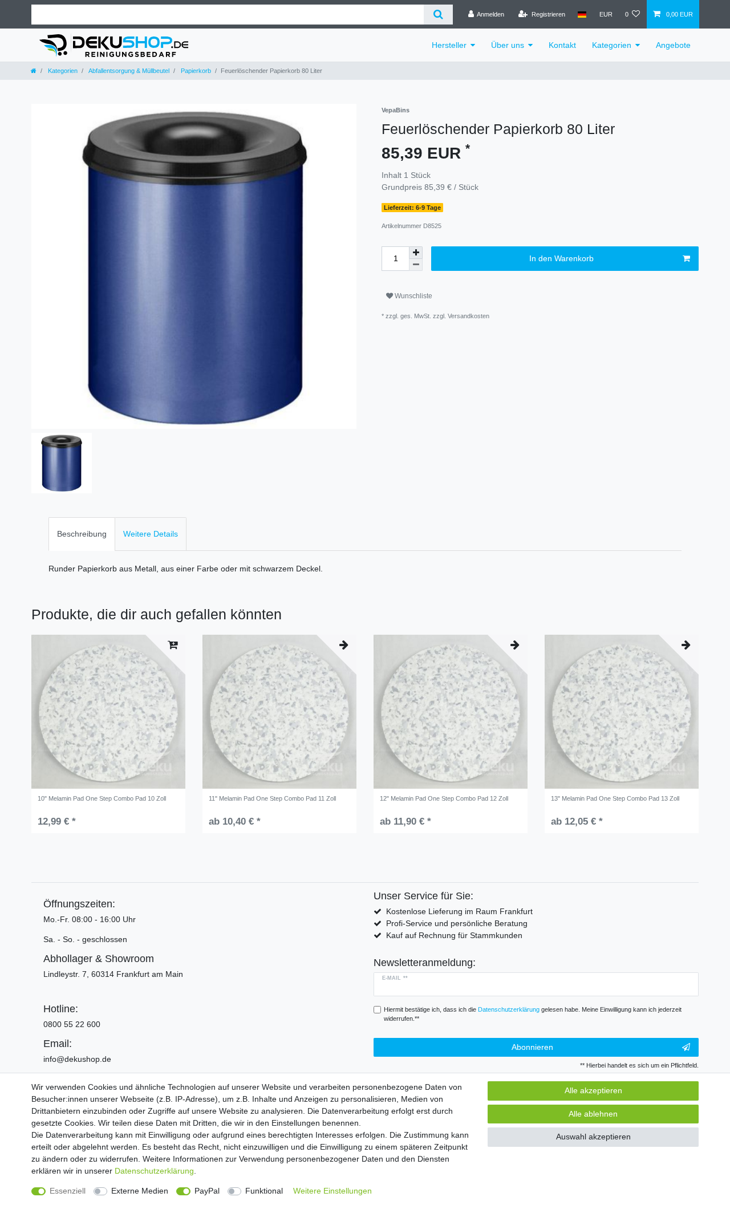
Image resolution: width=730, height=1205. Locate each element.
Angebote (673, 45)
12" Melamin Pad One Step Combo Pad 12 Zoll (444, 798)
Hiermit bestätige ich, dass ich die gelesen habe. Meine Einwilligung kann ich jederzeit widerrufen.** (533, 1014)
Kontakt (562, 45)
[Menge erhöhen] (416, 252)
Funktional (264, 1190)
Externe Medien (139, 1190)
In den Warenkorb (561, 258)
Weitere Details (150, 533)
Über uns (507, 45)
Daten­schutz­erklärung (154, 1170)
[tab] (81, 534)
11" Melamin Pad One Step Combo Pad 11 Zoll (272, 798)
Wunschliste (412, 296)
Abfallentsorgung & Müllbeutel (128, 70)
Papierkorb (195, 70)
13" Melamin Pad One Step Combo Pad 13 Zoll (615, 798)
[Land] (582, 14)
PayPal (207, 1190)
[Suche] (438, 15)
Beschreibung (82, 533)
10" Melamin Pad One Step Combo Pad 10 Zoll (102, 798)
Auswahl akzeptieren (593, 1136)
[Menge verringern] (416, 265)
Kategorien (611, 45)
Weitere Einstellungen (332, 1190)
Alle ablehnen (593, 1113)
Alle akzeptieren (593, 1090)
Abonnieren (532, 1047)
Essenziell (68, 1190)
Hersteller (449, 45)
